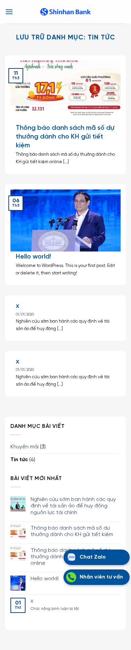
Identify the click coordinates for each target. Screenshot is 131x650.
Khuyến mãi (24, 447)
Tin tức (19, 460)
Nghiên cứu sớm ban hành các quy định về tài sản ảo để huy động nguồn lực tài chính (73, 506)
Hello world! (33, 256)
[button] (9, 11)
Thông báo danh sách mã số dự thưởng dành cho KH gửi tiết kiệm (72, 531)
